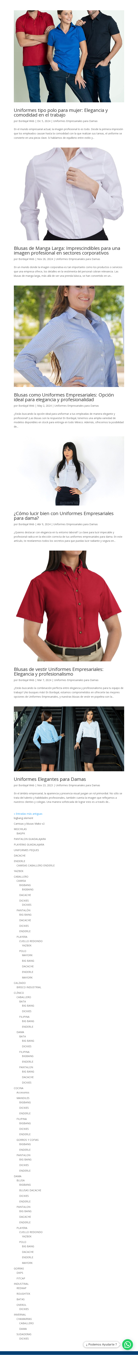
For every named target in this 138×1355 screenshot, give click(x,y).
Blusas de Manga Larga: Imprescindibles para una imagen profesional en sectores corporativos (67, 250)
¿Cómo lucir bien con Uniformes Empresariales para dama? (64, 515)
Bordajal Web (26, 121)
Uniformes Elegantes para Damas (50, 779)
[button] (127, 1344)
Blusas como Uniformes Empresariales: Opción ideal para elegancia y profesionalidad (64, 397)
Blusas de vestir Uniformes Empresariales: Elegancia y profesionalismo (59, 671)
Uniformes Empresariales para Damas (75, 121)
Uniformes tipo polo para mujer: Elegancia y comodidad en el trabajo (61, 112)
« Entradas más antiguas (28, 813)
